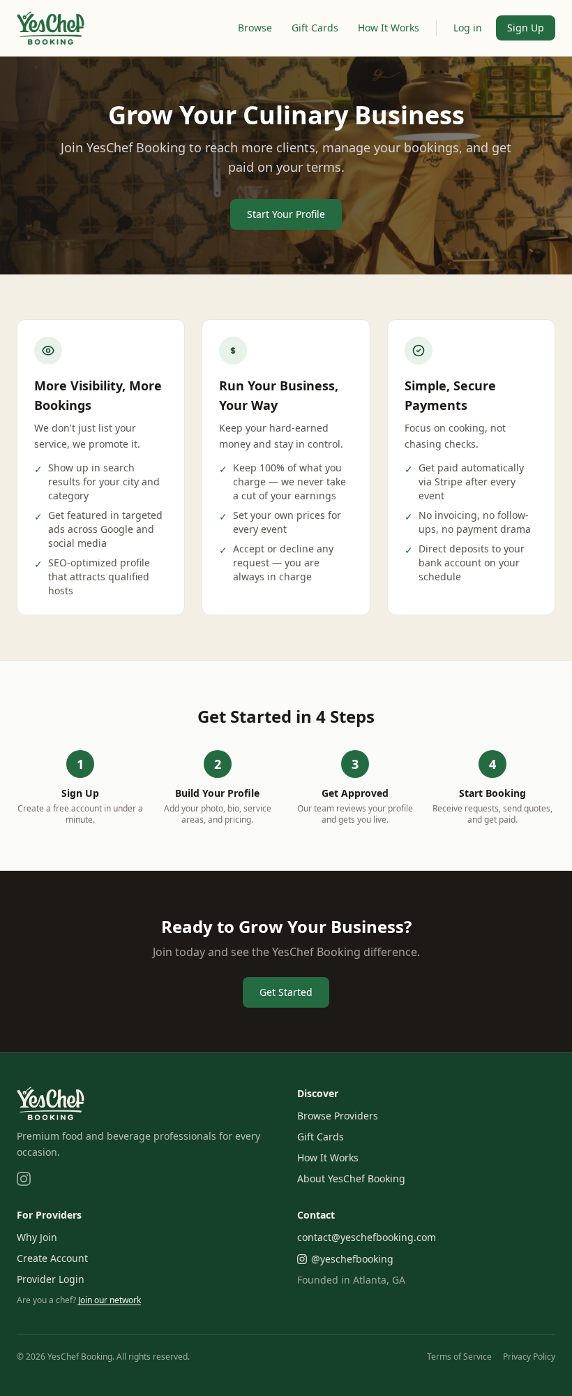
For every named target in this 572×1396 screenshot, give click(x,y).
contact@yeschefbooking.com (366, 1237)
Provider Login (50, 1279)
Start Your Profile (286, 214)
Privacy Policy (529, 1356)
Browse (255, 27)
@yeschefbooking (352, 1258)
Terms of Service (459, 1356)
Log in (467, 27)
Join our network (109, 1300)
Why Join (37, 1237)
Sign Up (525, 27)
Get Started (286, 992)
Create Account (52, 1258)
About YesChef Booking (351, 1178)
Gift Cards (315, 27)
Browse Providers (337, 1115)
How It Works (388, 27)
